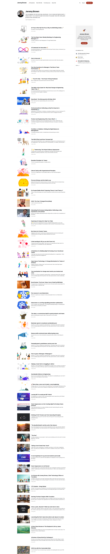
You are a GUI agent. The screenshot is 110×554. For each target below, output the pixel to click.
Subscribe (89, 2)
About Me (54, 2)
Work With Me (39, 2)
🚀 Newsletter (32, 2)
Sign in (83, 2)
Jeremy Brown (22, 3)
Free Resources (47, 2)
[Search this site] (80, 3)
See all (77, 65)
